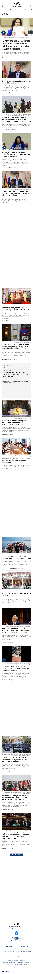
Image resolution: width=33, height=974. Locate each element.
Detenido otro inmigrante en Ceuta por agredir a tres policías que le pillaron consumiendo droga (15, 797)
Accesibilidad (10, 954)
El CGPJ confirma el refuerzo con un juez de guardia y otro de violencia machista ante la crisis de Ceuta (15, 346)
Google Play (25, 946)
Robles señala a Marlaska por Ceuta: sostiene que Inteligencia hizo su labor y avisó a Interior (16, 44)
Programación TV (10, 964)
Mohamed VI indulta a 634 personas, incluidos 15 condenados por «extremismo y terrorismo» (16, 422)
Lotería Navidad (20, 962)
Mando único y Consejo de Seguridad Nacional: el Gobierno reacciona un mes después (16, 461)
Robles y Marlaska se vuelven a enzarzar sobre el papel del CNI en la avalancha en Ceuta (16, 154)
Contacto (18, 951)
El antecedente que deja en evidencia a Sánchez (16, 594)
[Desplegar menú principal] (3, 6)
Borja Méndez (5, 129)
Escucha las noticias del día (11, 966)
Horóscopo (27, 962)
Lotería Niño (22, 960)
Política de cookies (8, 953)
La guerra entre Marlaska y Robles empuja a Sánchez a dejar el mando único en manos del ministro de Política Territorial (15, 835)
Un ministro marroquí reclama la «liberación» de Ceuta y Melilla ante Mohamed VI (15, 309)
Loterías (25, 964)
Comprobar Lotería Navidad (9, 962)
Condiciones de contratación (10, 956)
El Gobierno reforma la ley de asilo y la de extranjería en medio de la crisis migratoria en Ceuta (16, 193)
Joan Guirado (5, 92)
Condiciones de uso (18, 953)
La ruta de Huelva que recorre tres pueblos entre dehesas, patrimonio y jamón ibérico (16, 374)
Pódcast (27, 968)
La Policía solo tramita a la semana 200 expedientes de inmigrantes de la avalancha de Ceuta (16, 669)
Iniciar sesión (30, 6)
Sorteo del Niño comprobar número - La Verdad (14, 968)
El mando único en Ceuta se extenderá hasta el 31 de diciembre (16, 82)
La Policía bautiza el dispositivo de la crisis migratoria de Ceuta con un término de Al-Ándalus (16, 759)
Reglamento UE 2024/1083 (20, 954)
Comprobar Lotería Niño (13, 960)
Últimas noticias (18, 964)
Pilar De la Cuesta (5, 57)
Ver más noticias (16, 855)
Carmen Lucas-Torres (6, 359)
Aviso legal (26, 953)
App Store (9, 946)
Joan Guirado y (5, 605)
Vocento (4, 951)
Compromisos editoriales (23, 956)
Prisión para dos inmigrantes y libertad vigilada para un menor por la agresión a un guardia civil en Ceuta (16, 119)
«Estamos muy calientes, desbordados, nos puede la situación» (16, 557)
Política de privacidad (26, 951)
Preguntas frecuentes (23, 966)
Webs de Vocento (26, 971)
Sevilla (19, 6)
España (5, 13)
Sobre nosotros (11, 951)
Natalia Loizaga (13, 568)
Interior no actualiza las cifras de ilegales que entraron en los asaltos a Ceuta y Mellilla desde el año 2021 (16, 630)
